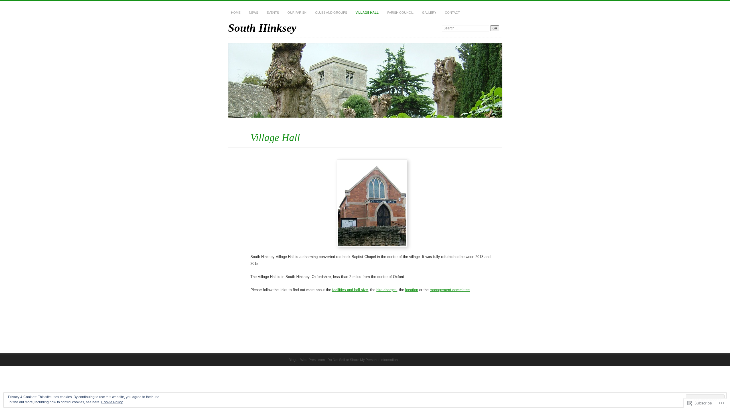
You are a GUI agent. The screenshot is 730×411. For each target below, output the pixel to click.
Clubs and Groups (331, 12)
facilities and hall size (350, 290)
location (411, 290)
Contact (452, 12)
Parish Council (400, 12)
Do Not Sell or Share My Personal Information (362, 360)
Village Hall (367, 12)
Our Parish (297, 12)
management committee (450, 290)
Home (235, 12)
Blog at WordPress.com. (307, 360)
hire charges (386, 290)
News (253, 12)
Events (273, 12)
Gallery (429, 12)
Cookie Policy (112, 402)
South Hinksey (262, 28)
